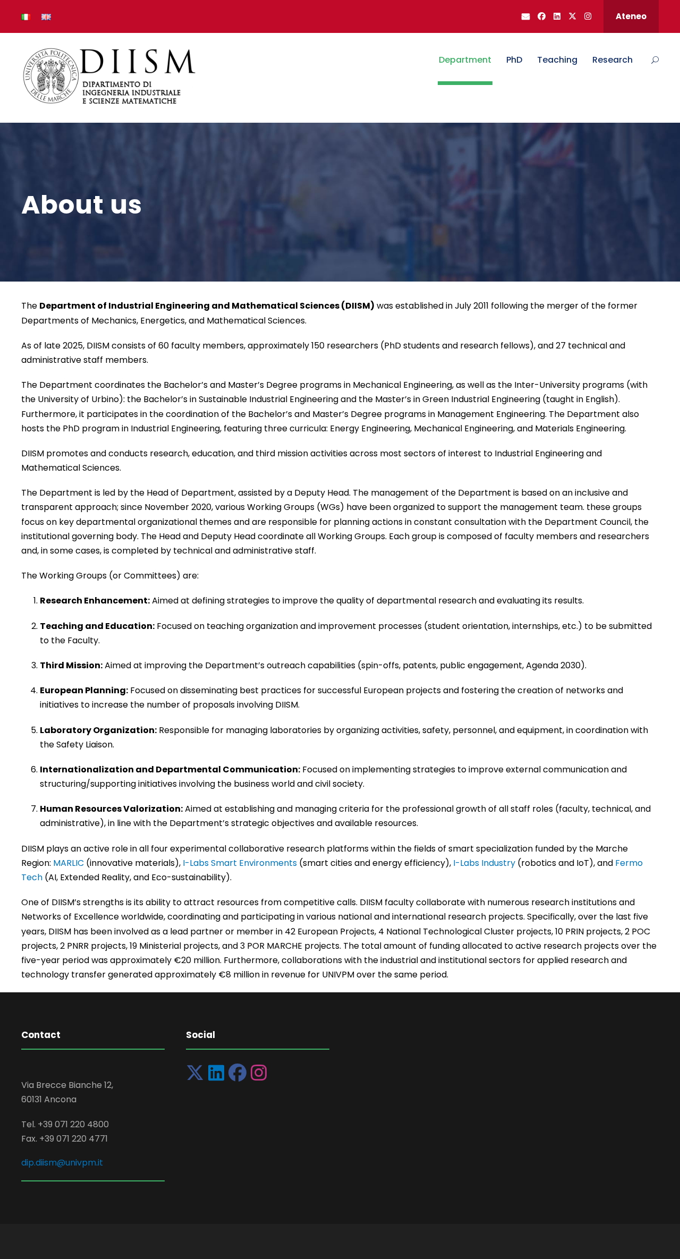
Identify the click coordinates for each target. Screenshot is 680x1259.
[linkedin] (557, 16)
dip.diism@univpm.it (62, 1162)
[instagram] (587, 16)
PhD (514, 60)
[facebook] (542, 16)
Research (612, 60)
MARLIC (68, 863)
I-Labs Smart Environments (240, 863)
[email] (526, 16)
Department (465, 60)
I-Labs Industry (484, 863)
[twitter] (572, 16)
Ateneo (631, 16)
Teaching (557, 60)
